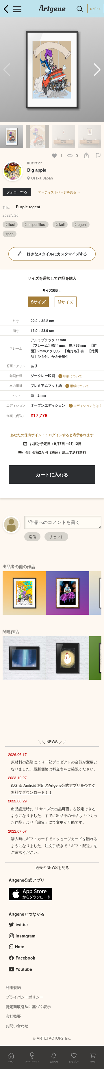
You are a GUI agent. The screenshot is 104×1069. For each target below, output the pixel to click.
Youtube (24, 969)
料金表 (58, 769)
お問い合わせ (17, 1025)
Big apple (36, 170)
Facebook (25, 958)
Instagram (25, 936)
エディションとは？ (87, 405)
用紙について (79, 385)
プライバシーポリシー (24, 997)
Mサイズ (65, 302)
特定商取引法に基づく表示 (28, 1006)
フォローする (16, 191)
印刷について (72, 375)
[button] (97, 69)
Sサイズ (38, 302)
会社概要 (13, 1016)
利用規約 (13, 987)
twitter (22, 924)
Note (19, 946)
